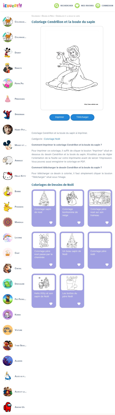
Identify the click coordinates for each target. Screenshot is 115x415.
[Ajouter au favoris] (44, 223)
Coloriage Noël (52, 138)
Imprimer (59, 117)
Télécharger (82, 117)
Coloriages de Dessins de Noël (53, 185)
